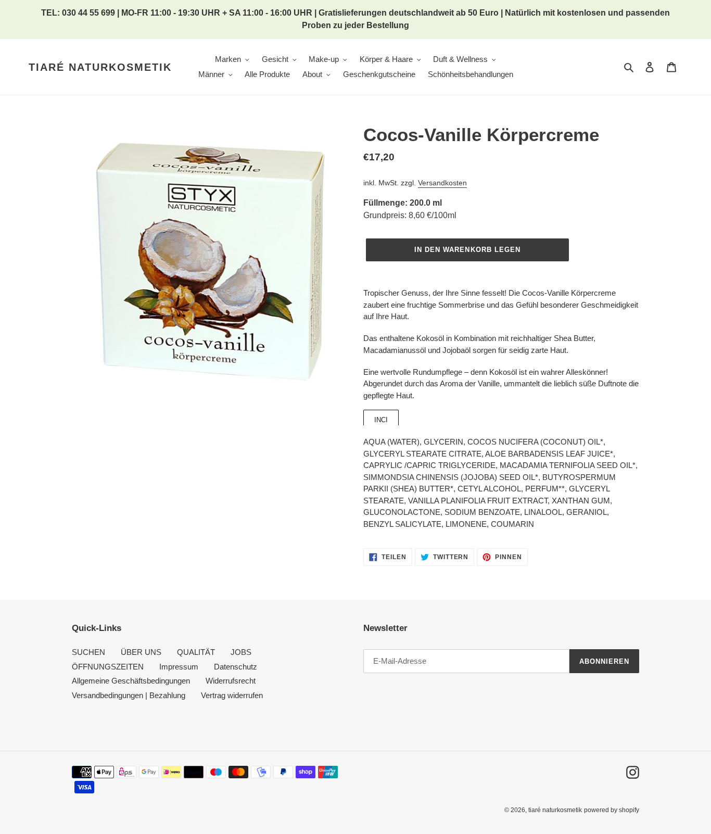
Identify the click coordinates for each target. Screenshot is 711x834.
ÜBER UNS (141, 652)
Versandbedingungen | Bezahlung (128, 695)
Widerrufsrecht (231, 680)
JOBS (241, 652)
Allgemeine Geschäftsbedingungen (131, 680)
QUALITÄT (196, 652)
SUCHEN (88, 652)
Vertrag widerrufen (232, 695)
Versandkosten (442, 183)
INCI (381, 420)
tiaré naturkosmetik (100, 67)
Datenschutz (235, 666)
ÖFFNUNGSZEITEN (108, 666)
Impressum (178, 666)
